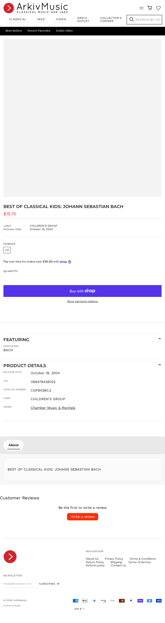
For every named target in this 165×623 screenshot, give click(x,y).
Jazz (41, 19)
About (14, 445)
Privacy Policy (114, 558)
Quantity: (10, 271)
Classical (17, 19)
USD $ (77, 608)
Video (61, 19)
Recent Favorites (39, 30)
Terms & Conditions (143, 558)
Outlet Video (64, 30)
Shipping (116, 562)
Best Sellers (14, 30)
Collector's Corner (111, 19)
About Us (92, 558)
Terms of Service (139, 562)
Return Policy (95, 562)
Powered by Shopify (11, 606)
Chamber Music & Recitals (53, 408)
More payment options (82, 301)
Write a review (83, 517)
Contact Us (118, 565)
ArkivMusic (20, 600)
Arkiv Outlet (83, 19)
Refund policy (95, 565)
